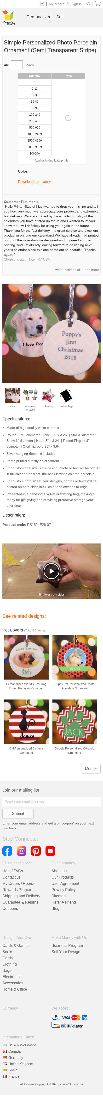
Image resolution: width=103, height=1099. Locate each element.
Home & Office (14, 989)
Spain (12, 1070)
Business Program (67, 945)
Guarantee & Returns (20, 902)
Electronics (11, 977)
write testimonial (67, 270)
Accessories (12, 983)
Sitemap (59, 896)
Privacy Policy (64, 890)
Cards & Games (15, 945)
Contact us (11, 877)
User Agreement (65, 883)
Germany (15, 1057)
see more (92, 270)
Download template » (34, 182)
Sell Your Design (66, 952)
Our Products (63, 877)
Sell (59, 16)
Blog (55, 908)
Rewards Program (17, 890)
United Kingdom (20, 1064)
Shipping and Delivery (21, 896)
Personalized (39, 16)
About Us (59, 871)
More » (91, 769)
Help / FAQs (12, 871)
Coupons (10, 908)
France (13, 1076)
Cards (7, 958)
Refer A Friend (64, 902)
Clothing (9, 964)
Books (7, 952)
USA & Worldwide (22, 1045)
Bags (6, 970)
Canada (14, 1051)
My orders (56, 4)
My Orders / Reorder (19, 883)
